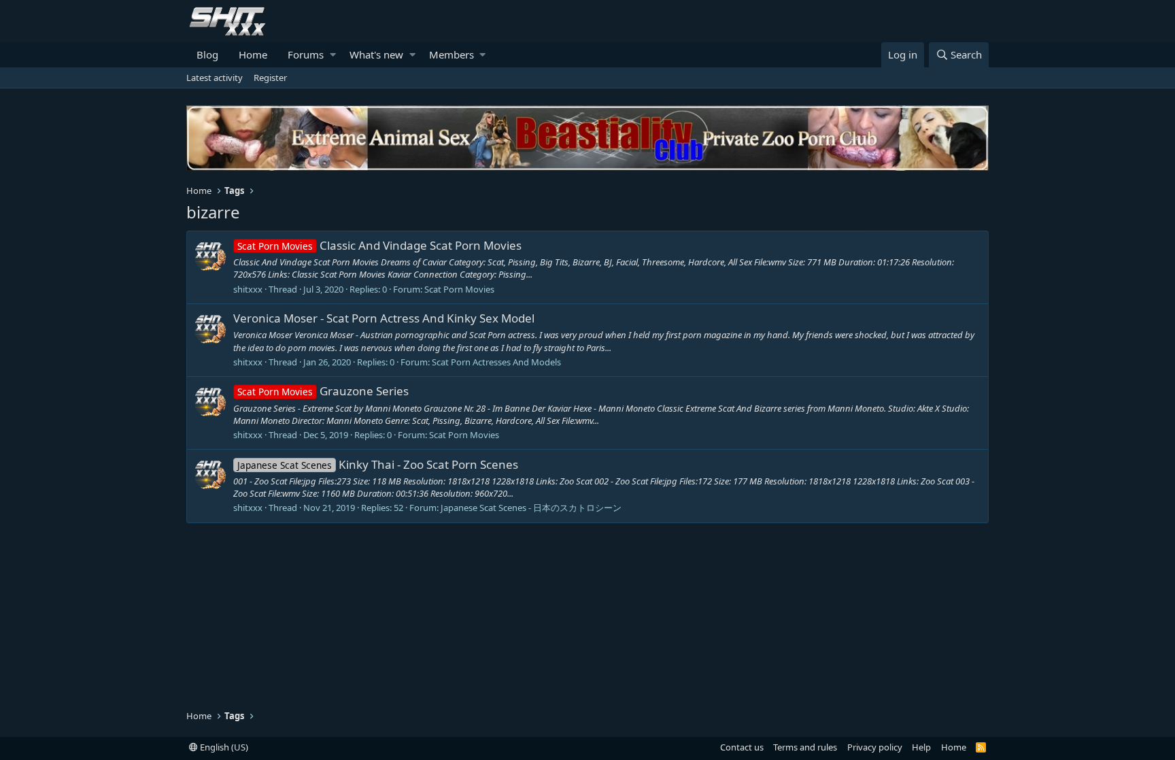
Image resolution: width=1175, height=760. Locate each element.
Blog (207, 54)
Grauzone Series (323, 391)
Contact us (742, 747)
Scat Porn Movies (459, 289)
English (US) (223, 747)
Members (451, 54)
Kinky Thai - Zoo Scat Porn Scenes (377, 464)
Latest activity (214, 77)
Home (253, 54)
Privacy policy (874, 747)
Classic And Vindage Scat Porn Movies (379, 245)
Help (921, 747)
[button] (332, 54)
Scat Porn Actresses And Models (496, 362)
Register (270, 77)
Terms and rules (805, 747)
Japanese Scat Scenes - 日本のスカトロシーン (531, 507)
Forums (306, 54)
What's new (376, 54)
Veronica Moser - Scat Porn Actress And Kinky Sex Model (383, 318)
